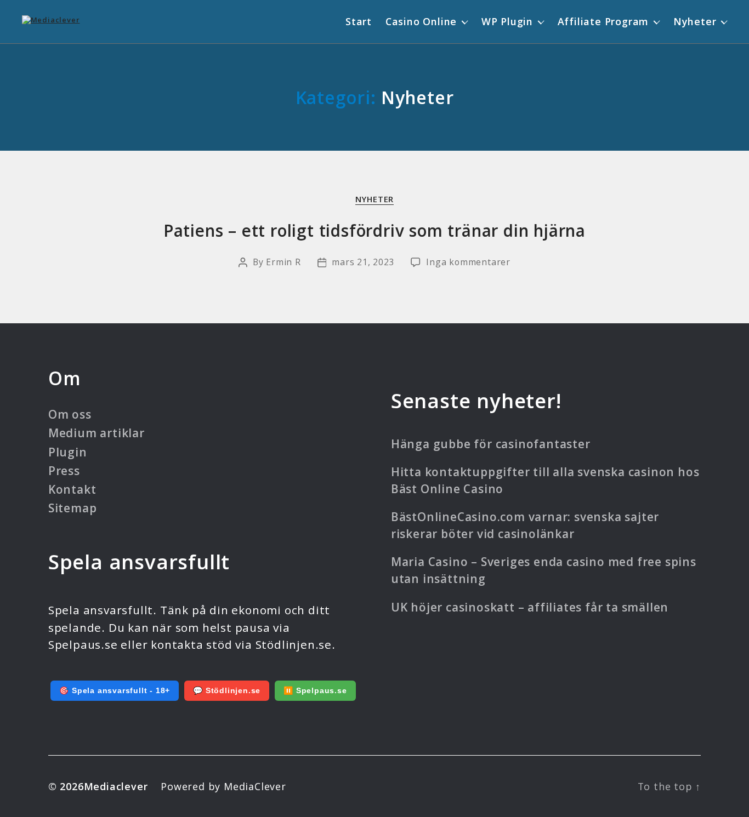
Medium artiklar (96, 433)
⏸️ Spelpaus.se (315, 690)
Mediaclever (116, 786)
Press (64, 470)
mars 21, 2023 (363, 262)
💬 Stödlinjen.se (226, 690)
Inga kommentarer (468, 262)
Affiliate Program (603, 21)
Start (358, 21)
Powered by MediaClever (223, 786)
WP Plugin (507, 21)
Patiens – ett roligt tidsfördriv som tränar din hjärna (374, 230)
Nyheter (695, 21)
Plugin (67, 452)
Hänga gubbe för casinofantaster (491, 444)
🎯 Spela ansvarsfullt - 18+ (114, 690)
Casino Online (421, 21)
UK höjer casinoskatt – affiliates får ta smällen (529, 607)
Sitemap (72, 508)
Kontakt (72, 489)
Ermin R (283, 262)
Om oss (70, 414)
